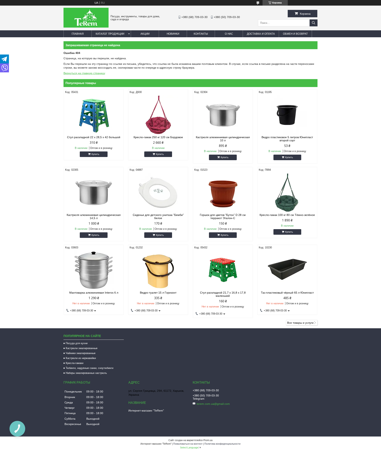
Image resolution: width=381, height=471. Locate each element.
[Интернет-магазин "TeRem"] (86, 26)
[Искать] (314, 22)
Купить (95, 154)
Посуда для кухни (77, 343)
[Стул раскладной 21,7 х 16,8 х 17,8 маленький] (222, 270)
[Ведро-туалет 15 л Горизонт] (158, 270)
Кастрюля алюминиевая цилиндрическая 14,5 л (94, 216)
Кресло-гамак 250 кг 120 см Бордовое (158, 137)
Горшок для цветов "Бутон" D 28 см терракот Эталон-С (223, 216)
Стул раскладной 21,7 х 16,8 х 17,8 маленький (223, 294)
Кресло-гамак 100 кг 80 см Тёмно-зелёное (287, 214)
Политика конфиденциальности (222, 443)
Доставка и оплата (261, 33)
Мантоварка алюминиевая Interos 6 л (93, 292)
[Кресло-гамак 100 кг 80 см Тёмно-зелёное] (287, 192)
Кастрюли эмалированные (81, 348)
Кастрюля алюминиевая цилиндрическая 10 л (223, 139)
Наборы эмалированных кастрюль (86, 372)
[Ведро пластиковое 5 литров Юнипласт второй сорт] (287, 115)
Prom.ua (208, 440)
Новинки (173, 33)
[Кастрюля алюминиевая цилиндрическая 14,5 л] (93, 192)
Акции (144, 33)
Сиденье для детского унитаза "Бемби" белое (158, 216)
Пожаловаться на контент (188, 443)
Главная (78, 33)
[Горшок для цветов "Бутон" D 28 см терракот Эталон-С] (222, 192)
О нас (229, 33)
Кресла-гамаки (74, 363)
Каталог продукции (110, 33)
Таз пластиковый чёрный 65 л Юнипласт (287, 292)
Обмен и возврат (295, 33)
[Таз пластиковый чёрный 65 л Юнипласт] (287, 270)
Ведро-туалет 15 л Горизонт (158, 292)
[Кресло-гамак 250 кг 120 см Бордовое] (158, 115)
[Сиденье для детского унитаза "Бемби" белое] (158, 192)
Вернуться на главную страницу (84, 73)
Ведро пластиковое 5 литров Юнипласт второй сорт (287, 139)
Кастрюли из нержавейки (81, 358)
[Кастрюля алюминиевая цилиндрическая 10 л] (222, 115)
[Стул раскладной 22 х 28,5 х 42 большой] (93, 115)
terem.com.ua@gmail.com (213, 403)
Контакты (201, 33)
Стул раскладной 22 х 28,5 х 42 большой (93, 137)
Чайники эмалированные (80, 353)
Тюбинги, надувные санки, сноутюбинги (89, 368)
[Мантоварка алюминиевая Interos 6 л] (93, 270)
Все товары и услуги (300, 322)
